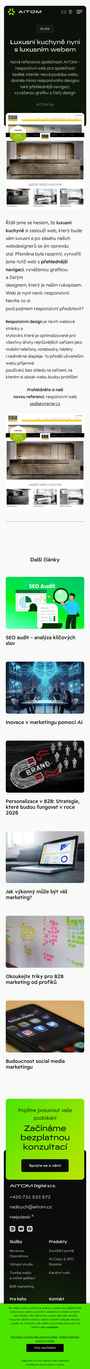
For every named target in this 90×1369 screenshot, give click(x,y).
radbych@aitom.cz (31, 1207)
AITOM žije (45, 104)
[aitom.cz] (24, 11)
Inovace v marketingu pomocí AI (44, 722)
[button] (45, 29)
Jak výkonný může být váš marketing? (36, 895)
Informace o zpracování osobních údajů (34, 1336)
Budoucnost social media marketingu (35, 1064)
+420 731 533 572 (30, 1197)
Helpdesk (20, 1217)
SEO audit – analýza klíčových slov (40, 640)
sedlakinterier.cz (45, 403)
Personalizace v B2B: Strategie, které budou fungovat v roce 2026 (42, 807)
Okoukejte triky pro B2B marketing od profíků (35, 979)
